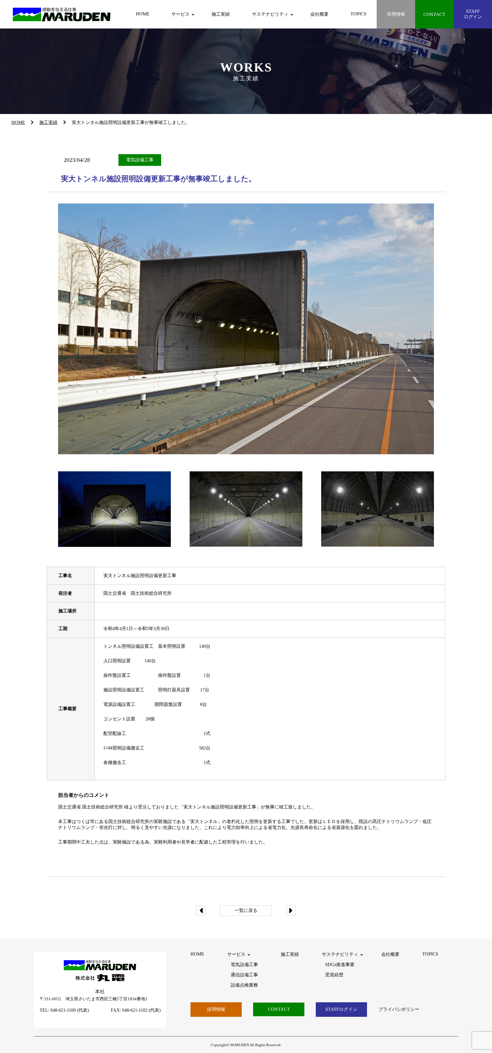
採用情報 (396, 14)
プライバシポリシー (398, 1009)
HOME (142, 13)
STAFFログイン (473, 14)
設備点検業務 (244, 985)
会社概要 (319, 14)
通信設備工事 (244, 974)
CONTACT (434, 14)
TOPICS (358, 13)
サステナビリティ (270, 14)
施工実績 (221, 14)
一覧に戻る (246, 910)
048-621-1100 (63, 1010)
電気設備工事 (244, 964)
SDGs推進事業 (339, 964)
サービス (180, 14)
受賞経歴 (334, 974)
